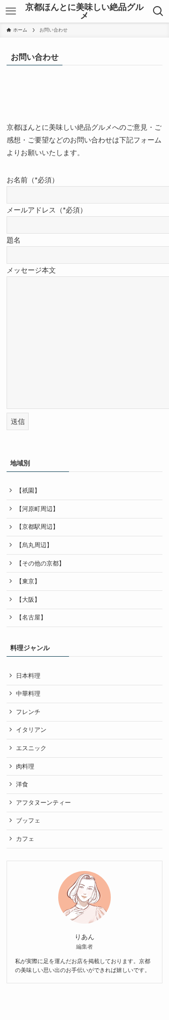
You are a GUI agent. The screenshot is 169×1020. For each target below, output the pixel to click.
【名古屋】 (31, 617)
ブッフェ (28, 820)
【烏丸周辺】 (34, 545)
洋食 (22, 784)
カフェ (25, 838)
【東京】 (28, 581)
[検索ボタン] (158, 11)
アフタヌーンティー (43, 802)
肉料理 (25, 766)
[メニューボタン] (10, 11)
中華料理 (28, 693)
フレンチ (28, 711)
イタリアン (31, 729)
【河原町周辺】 (37, 508)
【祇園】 (28, 490)
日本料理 (28, 675)
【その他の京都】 (40, 563)
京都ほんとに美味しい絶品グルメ (84, 11)
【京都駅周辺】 (37, 526)
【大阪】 (28, 599)
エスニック (31, 748)
